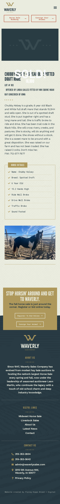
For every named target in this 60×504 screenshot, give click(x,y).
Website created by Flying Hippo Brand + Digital (30, 492)
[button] (55, 7)
